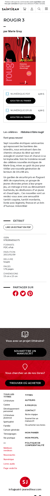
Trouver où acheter (25, 383)
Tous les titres (8, 395)
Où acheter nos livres (35, 425)
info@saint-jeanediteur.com (25, 489)
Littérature (8, 400)
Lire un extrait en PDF (18, 227)
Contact (30, 410)
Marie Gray (15, 31)
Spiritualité (8, 421)
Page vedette (10, 468)
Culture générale (11, 429)
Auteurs (30, 400)
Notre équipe (31, 414)
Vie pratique (9, 437)
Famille (6, 425)
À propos (31, 405)
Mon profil (32, 438)
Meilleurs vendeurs (7, 449)
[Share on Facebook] (15, 293)
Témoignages (9, 433)
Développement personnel (11, 409)
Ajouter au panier (20, 100)
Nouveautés (9, 455)
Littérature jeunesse (8, 416)
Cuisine (6, 404)
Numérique (8, 459)
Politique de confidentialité (34, 444)
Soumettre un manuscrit (25, 352)
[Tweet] (22, 293)
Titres (29, 395)
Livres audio (9, 463)
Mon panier (32, 433)
